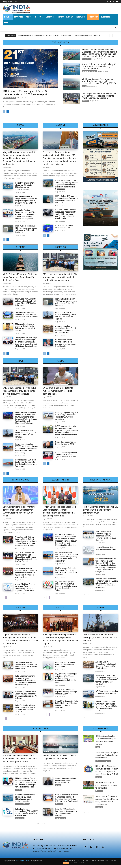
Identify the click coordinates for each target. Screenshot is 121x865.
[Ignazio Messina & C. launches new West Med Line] (88, 550)
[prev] (111, 35)
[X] (113, 1)
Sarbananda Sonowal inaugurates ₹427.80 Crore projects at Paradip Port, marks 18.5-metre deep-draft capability (26, 572)
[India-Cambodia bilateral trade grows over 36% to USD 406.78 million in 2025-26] (8, 708)
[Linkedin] (110, 1)
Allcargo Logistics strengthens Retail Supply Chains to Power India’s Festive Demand (66, 329)
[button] (115, 28)
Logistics (60, 247)
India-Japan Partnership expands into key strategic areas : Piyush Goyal (66, 691)
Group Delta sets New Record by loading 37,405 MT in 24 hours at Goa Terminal (65, 315)
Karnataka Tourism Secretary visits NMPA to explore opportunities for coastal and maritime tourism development (25, 214)
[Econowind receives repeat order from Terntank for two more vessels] (88, 755)
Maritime (60, 125)
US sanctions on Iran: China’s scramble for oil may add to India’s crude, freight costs (65, 343)
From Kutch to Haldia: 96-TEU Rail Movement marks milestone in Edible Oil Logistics (26, 229)
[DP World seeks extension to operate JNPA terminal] (88, 694)
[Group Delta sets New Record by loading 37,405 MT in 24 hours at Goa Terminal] (48, 315)
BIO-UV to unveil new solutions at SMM (64, 226)
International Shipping (89, 71)
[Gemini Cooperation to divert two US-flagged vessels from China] (60, 744)
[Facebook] (107, 1)
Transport (61, 361)
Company (101, 608)
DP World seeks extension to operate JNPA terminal (106, 692)
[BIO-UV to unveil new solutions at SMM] (48, 228)
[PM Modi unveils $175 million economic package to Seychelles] (88, 785)
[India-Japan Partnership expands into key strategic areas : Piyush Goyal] (48, 692)
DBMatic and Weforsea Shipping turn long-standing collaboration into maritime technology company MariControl (106, 679)
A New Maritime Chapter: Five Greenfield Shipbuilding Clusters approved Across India (25, 587)
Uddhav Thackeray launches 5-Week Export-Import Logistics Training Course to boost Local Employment (66, 798)
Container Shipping (9, 97)
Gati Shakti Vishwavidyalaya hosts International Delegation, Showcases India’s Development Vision (20, 758)
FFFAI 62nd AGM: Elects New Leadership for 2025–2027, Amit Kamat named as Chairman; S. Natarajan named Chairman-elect (26, 782)
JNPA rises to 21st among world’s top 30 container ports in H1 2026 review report (25, 93)
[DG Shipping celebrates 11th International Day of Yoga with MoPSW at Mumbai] (88, 738)
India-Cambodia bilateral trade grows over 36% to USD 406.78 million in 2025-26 (25, 708)
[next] (114, 35)
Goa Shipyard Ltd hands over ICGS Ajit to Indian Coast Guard (65, 664)
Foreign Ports (86, 59)
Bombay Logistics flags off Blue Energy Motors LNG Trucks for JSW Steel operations (66, 415)
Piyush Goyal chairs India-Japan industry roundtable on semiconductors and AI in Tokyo (26, 695)
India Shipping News (22, 861)
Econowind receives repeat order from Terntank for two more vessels (106, 755)
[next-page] (7, 111)
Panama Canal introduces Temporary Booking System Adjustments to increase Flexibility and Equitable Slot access (66, 184)
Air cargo (18, 789)
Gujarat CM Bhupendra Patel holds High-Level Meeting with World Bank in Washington (66, 704)
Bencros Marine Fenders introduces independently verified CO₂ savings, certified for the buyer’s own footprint (65, 214)
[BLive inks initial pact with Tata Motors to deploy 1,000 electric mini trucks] (48, 455)
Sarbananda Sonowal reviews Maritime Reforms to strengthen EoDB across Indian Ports (26, 665)
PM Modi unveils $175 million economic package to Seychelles (106, 785)
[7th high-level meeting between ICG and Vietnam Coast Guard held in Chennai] (8, 315)
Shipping (20, 247)
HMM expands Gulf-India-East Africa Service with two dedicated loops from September (26, 463)
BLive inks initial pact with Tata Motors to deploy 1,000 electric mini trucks (66, 454)
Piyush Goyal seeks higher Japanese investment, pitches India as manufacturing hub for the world (66, 678)
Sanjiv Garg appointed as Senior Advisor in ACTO (65, 443)
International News (101, 480)
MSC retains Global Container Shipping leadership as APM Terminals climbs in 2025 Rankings (105, 535)
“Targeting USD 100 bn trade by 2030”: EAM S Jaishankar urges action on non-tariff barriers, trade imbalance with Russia (26, 541)
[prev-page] (4, 111)
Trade (20, 361)
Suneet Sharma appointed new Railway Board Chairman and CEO (65, 780)
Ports (84, 86)
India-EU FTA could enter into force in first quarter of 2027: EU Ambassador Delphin (66, 812)
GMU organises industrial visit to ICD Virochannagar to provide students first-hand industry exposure (99, 95)
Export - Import (60, 480)
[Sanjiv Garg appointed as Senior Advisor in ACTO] (48, 444)
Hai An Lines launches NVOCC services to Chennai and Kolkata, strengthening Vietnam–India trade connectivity (26, 448)
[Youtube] (117, 1)
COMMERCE (99, 807)
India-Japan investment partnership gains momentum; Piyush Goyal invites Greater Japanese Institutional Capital (25, 680)
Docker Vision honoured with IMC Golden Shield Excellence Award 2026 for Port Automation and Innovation (106, 706)
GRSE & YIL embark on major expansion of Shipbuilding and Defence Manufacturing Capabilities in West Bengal (26, 557)
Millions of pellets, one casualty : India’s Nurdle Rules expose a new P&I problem (25, 327)
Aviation (5, 751)
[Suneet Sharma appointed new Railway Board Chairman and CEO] (48, 781)
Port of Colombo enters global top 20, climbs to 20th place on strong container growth (51, 35)
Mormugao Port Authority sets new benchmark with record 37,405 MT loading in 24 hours (25, 302)
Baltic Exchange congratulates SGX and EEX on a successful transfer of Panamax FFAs (26, 812)
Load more (39, 823)
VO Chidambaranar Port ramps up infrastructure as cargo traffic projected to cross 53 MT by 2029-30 (99, 81)
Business (20, 608)
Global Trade (20, 818)
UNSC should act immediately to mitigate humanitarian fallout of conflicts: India (58, 391)
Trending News (60, 818)
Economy (61, 608)
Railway (58, 785)
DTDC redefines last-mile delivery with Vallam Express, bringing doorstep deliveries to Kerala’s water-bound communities (66, 430)
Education (85, 101)
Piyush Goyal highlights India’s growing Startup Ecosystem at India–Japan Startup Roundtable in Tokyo (66, 586)
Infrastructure (20, 480)
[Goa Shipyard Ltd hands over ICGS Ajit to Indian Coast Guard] (48, 665)
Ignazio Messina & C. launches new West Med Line (105, 549)
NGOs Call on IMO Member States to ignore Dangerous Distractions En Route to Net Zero (66, 199)
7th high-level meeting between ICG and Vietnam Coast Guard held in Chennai (26, 314)
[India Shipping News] (16, 8)
